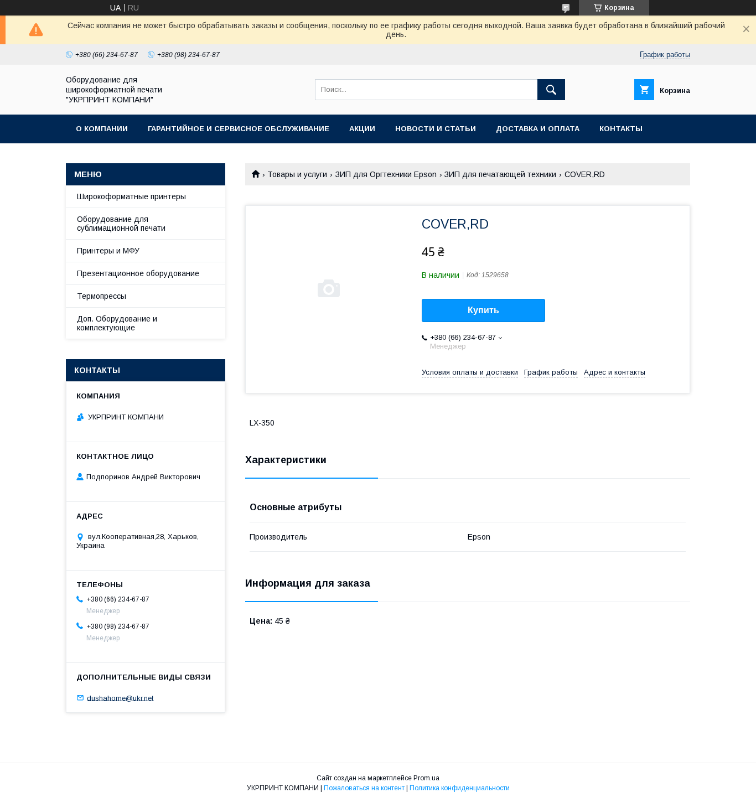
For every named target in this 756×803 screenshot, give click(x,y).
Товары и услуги (297, 174)
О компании (102, 129)
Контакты (621, 129)
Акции (362, 129)
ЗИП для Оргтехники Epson (386, 174)
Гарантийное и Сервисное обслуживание (238, 129)
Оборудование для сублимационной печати (121, 223)
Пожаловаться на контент (364, 788)
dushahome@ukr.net (120, 697)
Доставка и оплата (537, 129)
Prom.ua (426, 778)
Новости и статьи (435, 129)
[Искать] (551, 89)
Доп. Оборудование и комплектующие (117, 323)
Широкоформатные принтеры (131, 196)
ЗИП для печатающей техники (500, 174)
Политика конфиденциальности (460, 788)
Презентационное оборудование (138, 273)
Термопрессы (101, 296)
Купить (483, 310)
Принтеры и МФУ (108, 250)
